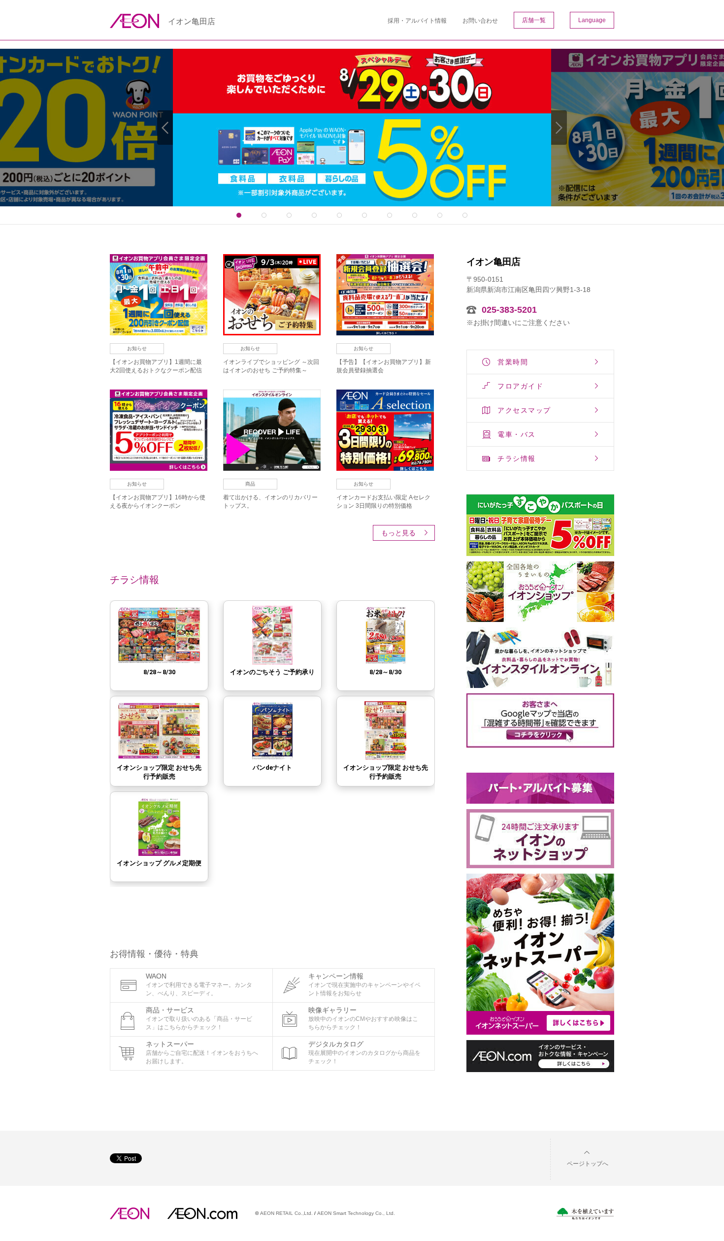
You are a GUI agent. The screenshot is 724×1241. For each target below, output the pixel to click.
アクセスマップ (524, 410)
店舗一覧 (534, 20)
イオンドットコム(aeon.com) (202, 1213)
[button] (580, 1157)
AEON (129, 1213)
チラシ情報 (516, 458)
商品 (250, 484)
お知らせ (137, 348)
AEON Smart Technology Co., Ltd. (356, 1213)
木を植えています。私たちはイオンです (585, 1214)
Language (592, 20)
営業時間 (512, 362)
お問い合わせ (480, 20)
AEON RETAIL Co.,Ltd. (286, 1213)
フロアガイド (520, 386)
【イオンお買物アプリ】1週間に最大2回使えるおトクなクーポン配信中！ (156, 370)
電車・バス (516, 434)
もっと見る (398, 533)
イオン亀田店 (191, 22)
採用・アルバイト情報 (417, 20)
